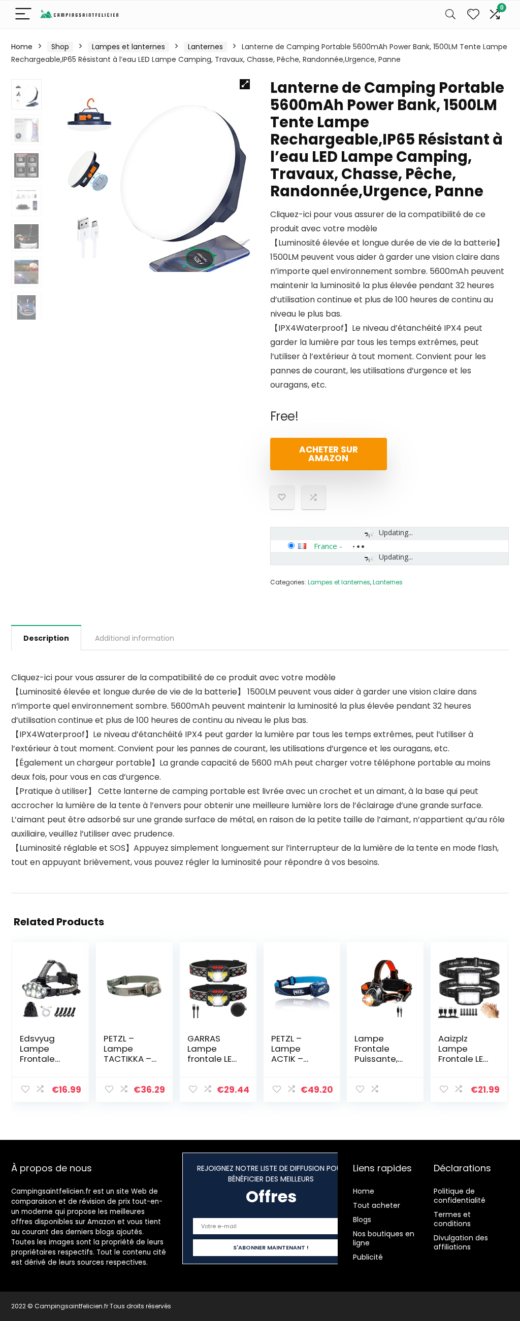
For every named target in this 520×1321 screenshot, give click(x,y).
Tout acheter (376, 1205)
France (325, 546)
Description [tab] (46, 638)
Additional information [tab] (134, 638)
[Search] (450, 14)
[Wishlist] (473, 14)
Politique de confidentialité (459, 1195)
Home (21, 47)
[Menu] (23, 14)
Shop (60, 47)
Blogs (362, 1219)
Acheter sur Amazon (328, 453)
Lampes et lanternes (128, 47)
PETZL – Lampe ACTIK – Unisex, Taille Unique (297, 1058)
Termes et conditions (452, 1219)
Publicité (368, 1257)
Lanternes (205, 47)
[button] (245, 84)
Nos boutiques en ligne (383, 1238)
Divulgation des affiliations (461, 1242)
